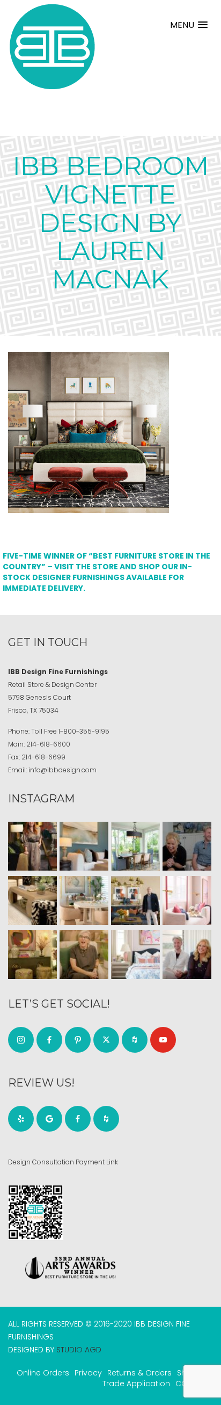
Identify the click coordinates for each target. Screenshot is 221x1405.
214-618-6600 (48, 744)
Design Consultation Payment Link (63, 1162)
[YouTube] (163, 1040)
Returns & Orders (139, 1372)
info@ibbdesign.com (62, 769)
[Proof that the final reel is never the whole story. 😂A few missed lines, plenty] (187, 846)
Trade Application (136, 1383)
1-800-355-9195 (83, 731)
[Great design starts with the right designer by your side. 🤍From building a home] (84, 900)
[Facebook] (49, 1040)
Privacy (88, 1372)
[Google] (49, 1119)
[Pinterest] (78, 1040)
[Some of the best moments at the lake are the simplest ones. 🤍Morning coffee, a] (135, 846)
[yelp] (21, 1119)
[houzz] (135, 1040)
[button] (189, 25)
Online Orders (43, 1372)
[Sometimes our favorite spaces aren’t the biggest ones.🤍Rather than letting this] (187, 900)
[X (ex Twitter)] (106, 1040)
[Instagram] (21, 1040)
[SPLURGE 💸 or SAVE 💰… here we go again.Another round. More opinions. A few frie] (187, 954)
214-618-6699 (43, 757)
